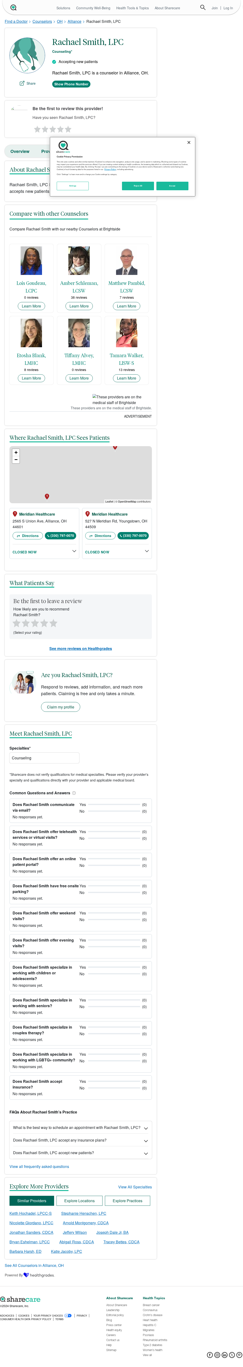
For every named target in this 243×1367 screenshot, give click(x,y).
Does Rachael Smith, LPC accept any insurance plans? (60, 1140)
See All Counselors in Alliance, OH (34, 1265)
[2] (45, 128)
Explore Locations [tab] (79, 1200)
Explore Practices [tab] (127, 1200)
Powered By (14, 1275)
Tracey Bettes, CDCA (121, 1242)
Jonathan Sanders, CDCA (31, 1232)
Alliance (74, 21)
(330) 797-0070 (62, 535)
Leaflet (109, 501)
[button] (73, 793)
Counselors (42, 21)
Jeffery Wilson (75, 1232)
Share (31, 83)
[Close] (189, 142)
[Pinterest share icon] (239, 1356)
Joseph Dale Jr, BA (112, 1232)
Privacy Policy (110, 169)
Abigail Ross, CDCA (76, 1242)
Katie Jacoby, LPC (66, 1251)
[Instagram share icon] (217, 1356)
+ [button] (16, 452)
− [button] (16, 460)
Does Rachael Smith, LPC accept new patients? (53, 1152)
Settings (72, 186)
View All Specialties (135, 1187)
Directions (30, 535)
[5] (68, 128)
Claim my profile (60, 707)
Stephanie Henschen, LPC (83, 1213)
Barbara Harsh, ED (25, 1251)
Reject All (138, 186)
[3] (52, 128)
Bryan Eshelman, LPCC (29, 1242)
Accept (172, 186)
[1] (37, 128)
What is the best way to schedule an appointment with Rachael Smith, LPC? (76, 1127)
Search (202, 7)
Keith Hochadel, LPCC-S (30, 1213)
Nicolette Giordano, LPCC (31, 1222)
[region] (122, 167)
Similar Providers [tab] (31, 1200)
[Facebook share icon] (210, 1356)
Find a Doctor (16, 21)
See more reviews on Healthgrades (80, 648)
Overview (19, 151)
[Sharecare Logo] (13, 7)
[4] (60, 128)
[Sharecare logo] (50, 1299)
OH (60, 21)
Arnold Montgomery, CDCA (86, 1222)
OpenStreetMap (127, 501)
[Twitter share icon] (232, 1356)
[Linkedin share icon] (224, 1356)
